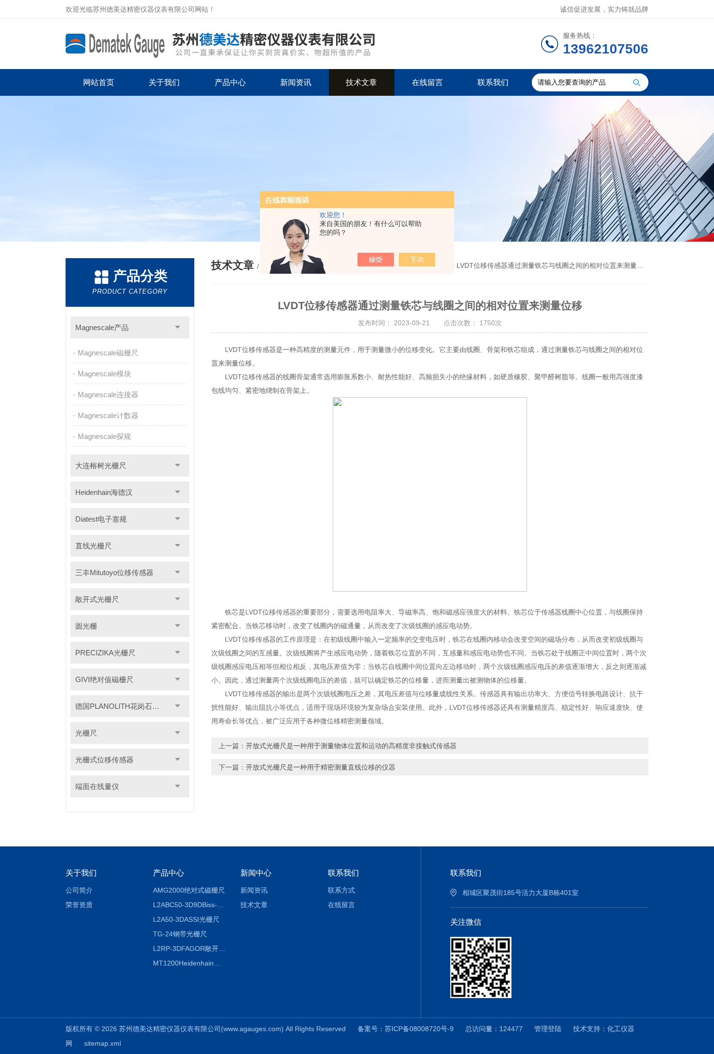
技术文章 (361, 82)
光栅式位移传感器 (104, 759)
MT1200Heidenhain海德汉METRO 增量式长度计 (189, 963)
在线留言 (427, 82)
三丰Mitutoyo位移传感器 (114, 572)
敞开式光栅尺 (97, 599)
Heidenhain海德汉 (104, 492)
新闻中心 (256, 873)
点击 (177, 327)
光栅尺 (86, 733)
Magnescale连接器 (108, 394)
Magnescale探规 (104, 436)
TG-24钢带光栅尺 (180, 934)
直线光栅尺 (93, 546)
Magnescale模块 (104, 373)
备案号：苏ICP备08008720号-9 (405, 1029)
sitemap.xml (102, 1043)
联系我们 (493, 82)
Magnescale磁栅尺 (108, 353)
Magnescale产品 (102, 327)
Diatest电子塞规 (101, 519)
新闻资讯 (295, 82)
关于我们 (164, 82)
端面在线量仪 (97, 786)
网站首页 (98, 82)
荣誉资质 (79, 905)
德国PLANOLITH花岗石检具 (121, 706)
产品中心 (230, 82)
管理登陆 (547, 1029)
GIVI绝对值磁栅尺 (104, 679)
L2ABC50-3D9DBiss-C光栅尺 (189, 905)
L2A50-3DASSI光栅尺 (186, 919)
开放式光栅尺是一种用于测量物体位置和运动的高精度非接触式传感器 (351, 746)
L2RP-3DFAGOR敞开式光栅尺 (189, 948)
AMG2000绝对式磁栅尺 (189, 890)
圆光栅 (86, 626)
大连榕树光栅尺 (100, 465)
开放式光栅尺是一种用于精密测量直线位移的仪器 (320, 767)
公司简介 (79, 890)
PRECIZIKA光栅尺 (105, 653)
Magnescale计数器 (108, 415)
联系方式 (341, 890)
